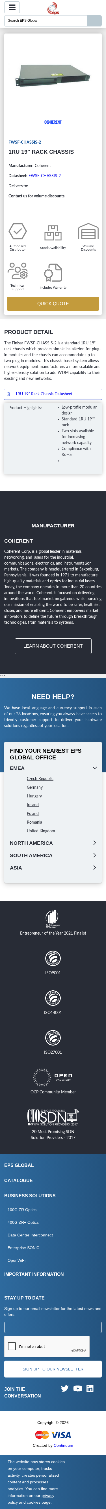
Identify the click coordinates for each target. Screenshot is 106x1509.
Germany (35, 788)
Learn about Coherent (53, 646)
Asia (16, 868)
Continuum (63, 1445)
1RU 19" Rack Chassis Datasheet (43, 394)
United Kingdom (41, 831)
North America (31, 843)
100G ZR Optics (22, 1209)
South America (31, 855)
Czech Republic (40, 779)
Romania (34, 822)
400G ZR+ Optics (23, 1222)
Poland (33, 814)
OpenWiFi (16, 1260)
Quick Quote (53, 303)
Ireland (33, 805)
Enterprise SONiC (23, 1247)
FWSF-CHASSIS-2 (45, 176)
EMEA (17, 768)
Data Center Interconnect (30, 1235)
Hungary (34, 796)
